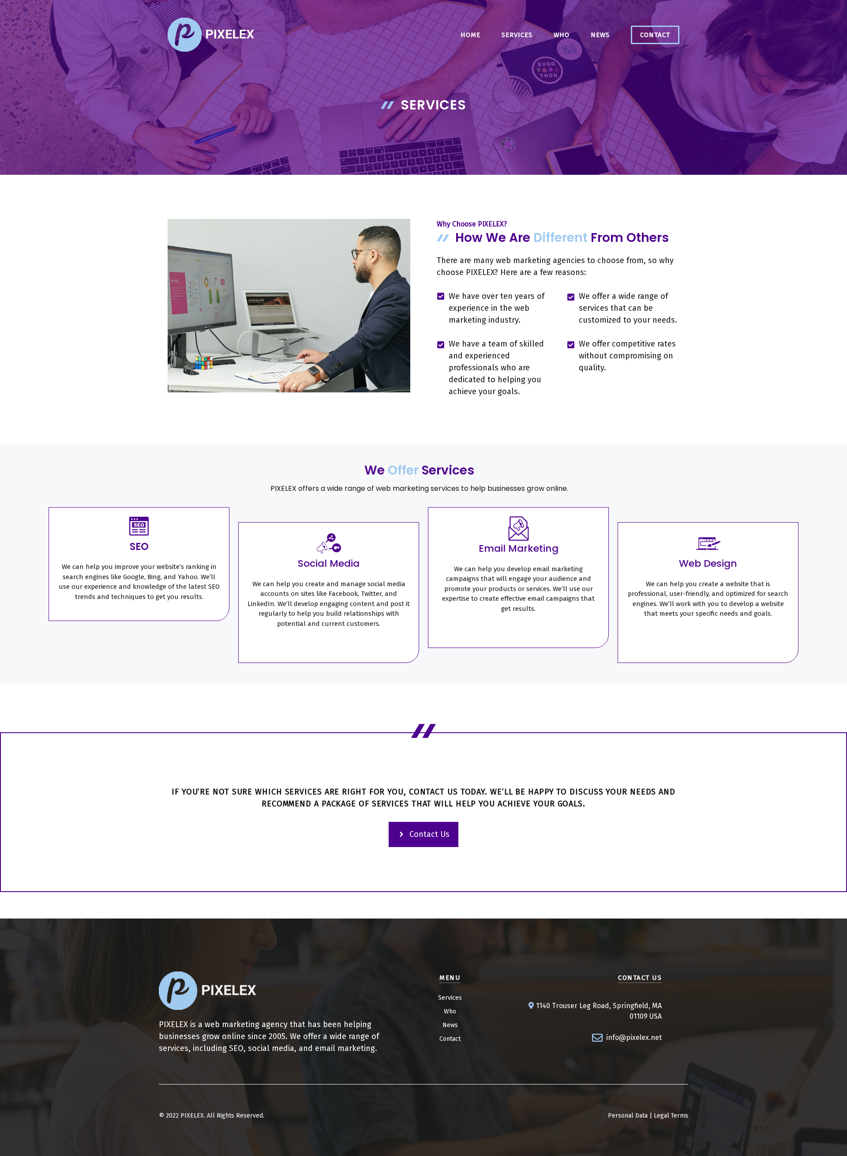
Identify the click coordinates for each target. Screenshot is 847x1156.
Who (562, 35)
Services (450, 998)
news (600, 35)
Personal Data (628, 1115)
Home (470, 35)
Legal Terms (671, 1115)
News (450, 1025)
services (517, 35)
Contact (655, 35)
